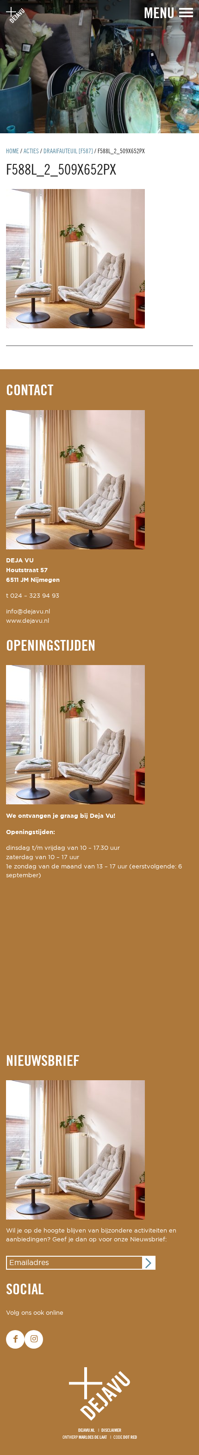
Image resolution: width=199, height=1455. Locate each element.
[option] (99, 66)
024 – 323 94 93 (34, 596)
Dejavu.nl (86, 1431)
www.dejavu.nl (27, 621)
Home (12, 151)
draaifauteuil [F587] (68, 151)
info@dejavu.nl (28, 612)
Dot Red (130, 1437)
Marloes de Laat (93, 1437)
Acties (31, 151)
